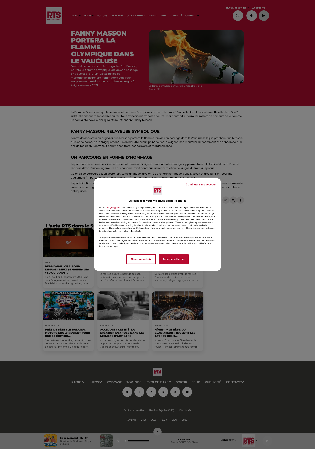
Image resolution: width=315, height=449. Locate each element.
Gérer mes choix (141, 259)
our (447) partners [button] (115, 207)
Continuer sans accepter (201, 184)
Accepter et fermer (173, 259)
